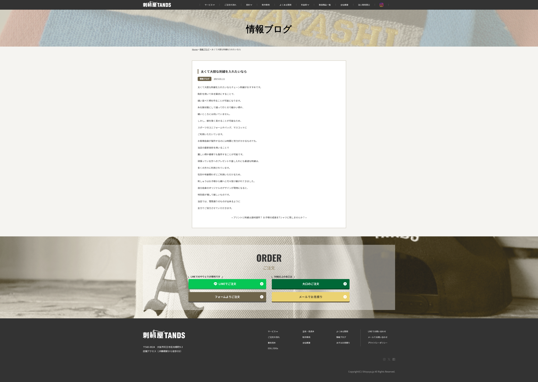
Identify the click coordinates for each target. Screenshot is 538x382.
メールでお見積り (311, 297)
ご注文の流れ (230, 4)
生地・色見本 (308, 331)
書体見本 (272, 342)
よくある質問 (285, 4)
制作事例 (266, 4)
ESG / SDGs (273, 348)
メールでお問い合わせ (378, 337)
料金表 (304, 4)
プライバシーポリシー (378, 342)
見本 (248, 4)
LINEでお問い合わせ (377, 331)
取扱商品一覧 (325, 4)
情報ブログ (204, 78)
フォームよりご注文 (227, 297)
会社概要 (344, 4)
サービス (209, 4)
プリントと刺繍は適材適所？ (247, 217)
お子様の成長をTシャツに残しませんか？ (284, 217)
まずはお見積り (343, 342)
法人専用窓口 (364, 4)
